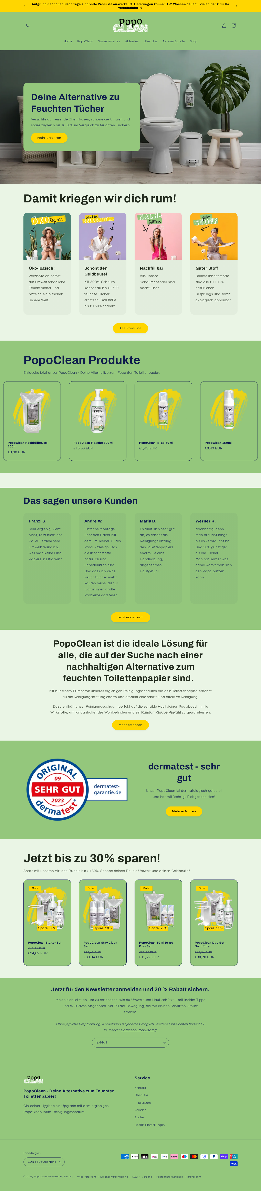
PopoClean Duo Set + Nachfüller (211, 944)
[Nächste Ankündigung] (236, 6)
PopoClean (41, 1176)
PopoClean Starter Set (45, 942)
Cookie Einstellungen (150, 1124)
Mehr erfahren (49, 137)
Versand (140, 1109)
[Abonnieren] (164, 1043)
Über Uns (141, 1095)
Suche (139, 1117)
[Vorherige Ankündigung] (24, 6)
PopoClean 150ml (218, 442)
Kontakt (140, 1087)
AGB (135, 1177)
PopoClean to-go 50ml (156, 442)
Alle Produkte (130, 328)
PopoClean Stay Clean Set (100, 944)
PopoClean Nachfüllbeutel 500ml (28, 444)
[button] (28, 25)
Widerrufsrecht (86, 1177)
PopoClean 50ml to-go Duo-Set (156, 944)
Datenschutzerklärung (114, 1177)
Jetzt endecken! (130, 617)
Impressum (143, 1102)
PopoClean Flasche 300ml (93, 442)
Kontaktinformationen (169, 1177)
